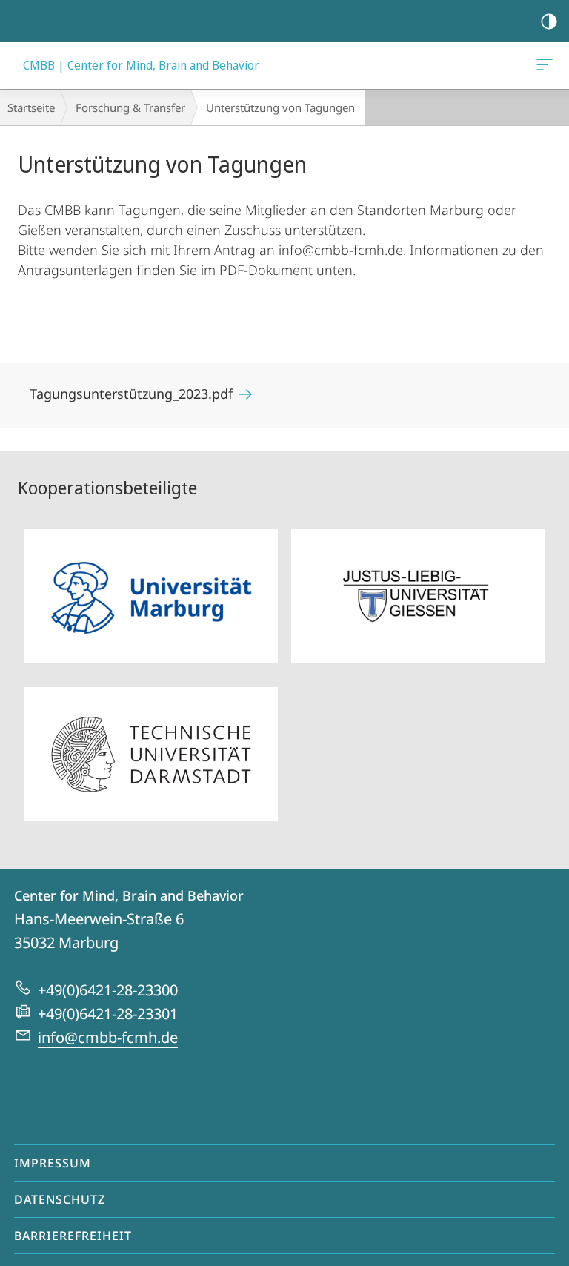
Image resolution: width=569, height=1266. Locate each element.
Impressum (52, 1163)
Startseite (31, 107)
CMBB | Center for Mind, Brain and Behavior (547, 65)
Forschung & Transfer (130, 107)
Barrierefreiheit (73, 1235)
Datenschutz (59, 1199)
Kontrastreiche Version (549, 21)
